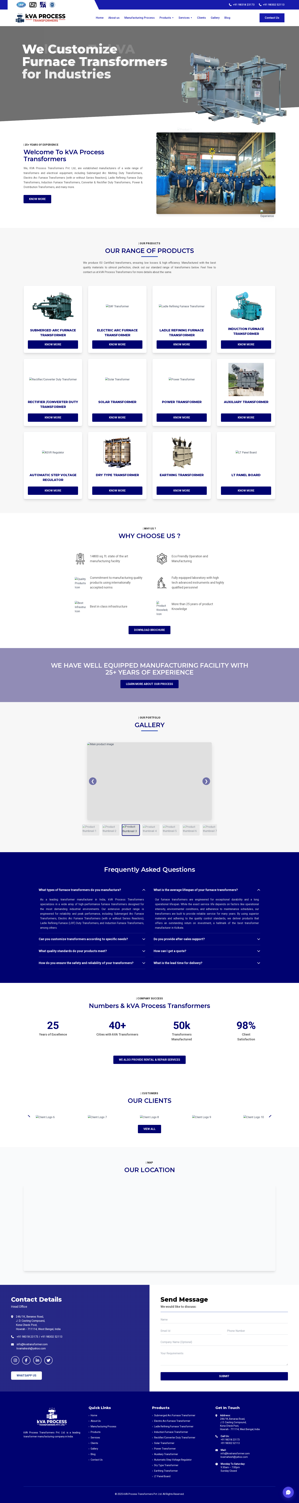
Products (167, 17)
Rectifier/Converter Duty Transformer (173, 1437)
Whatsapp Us (26, 1375)
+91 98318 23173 (244, 4)
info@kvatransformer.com (235, 1453)
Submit (224, 1376)
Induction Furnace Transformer (170, 1432)
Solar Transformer (163, 1443)
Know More (37, 199)
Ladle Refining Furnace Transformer (172, 1426)
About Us (95, 1421)
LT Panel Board (161, 1476)
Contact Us (272, 17)
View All (149, 1129)
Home (99, 17)
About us (114, 17)
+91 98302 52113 (273, 4)
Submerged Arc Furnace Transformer (173, 1415)
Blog (227, 17)
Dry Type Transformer (165, 1465)
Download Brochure (149, 630)
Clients (201, 17)
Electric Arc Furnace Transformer (171, 1421)
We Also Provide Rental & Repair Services (149, 1059)
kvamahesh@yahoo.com (234, 1457)
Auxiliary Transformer (165, 1454)
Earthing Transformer (165, 1470)
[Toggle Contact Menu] (288, 1492)
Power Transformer (164, 1448)
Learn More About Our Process (149, 684)
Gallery (215, 17)
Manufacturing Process (139, 17)
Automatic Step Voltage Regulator (172, 1459)
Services (185, 17)
